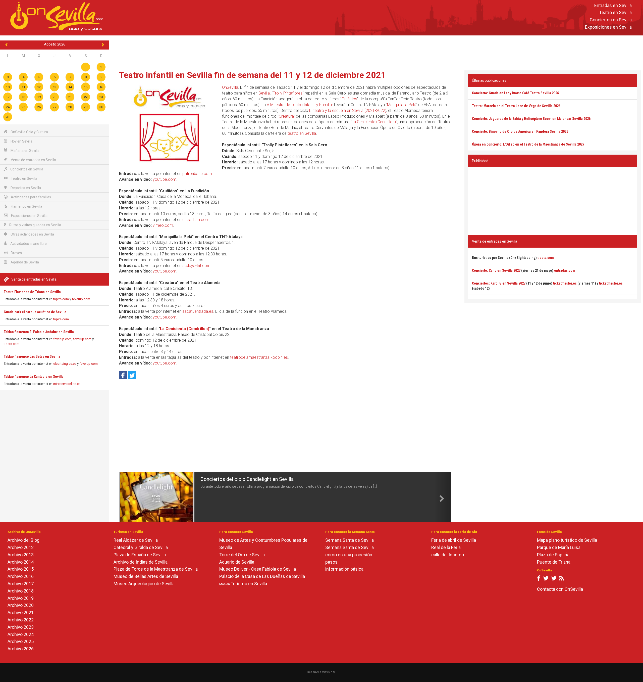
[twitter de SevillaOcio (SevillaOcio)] (554, 579)
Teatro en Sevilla (615, 12)
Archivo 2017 (21, 583)
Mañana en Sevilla (24, 151)
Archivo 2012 (21, 547)
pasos (331, 562)
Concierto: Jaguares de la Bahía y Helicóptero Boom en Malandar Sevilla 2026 (531, 119)
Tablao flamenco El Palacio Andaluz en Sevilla (39, 332)
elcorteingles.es (64, 364)
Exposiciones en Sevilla (608, 27)
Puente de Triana (553, 562)
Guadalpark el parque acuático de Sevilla (35, 312)
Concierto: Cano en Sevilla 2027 (496, 270)
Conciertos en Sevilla (611, 20)
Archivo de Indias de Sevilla (141, 562)
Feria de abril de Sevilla (453, 540)
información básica (344, 569)
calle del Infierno (447, 554)
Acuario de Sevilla (236, 562)
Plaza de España (553, 554)
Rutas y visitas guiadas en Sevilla (35, 225)
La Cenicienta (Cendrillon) (374, 121)
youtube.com (164, 179)
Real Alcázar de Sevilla (136, 540)
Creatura (286, 116)
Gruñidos (349, 99)
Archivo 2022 (21, 619)
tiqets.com (61, 299)
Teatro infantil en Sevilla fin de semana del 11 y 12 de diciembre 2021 (252, 75)
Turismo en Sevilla (249, 583)
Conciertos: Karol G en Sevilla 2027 (498, 283)
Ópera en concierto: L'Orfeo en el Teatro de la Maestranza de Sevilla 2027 (528, 144)
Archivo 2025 (21, 641)
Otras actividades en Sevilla (32, 234)
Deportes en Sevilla (25, 188)
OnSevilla (230, 87)
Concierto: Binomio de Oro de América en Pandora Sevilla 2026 (520, 131)
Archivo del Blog (23, 540)
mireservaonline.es (66, 384)
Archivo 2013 (21, 554)
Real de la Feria (446, 547)
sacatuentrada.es (197, 311)
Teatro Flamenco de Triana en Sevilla (32, 292)
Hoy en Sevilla (21, 141)
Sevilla (264, 93)
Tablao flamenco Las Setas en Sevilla (32, 356)
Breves (16, 253)
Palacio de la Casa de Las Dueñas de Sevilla (262, 576)
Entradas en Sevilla (613, 5)
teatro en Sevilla (302, 133)
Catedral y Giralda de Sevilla (141, 547)
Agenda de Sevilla (24, 262)
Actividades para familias (30, 197)
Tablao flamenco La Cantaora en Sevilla (34, 377)
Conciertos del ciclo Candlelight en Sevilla (247, 479)
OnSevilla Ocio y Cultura (29, 132)
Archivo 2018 (21, 591)
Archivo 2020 (21, 605)
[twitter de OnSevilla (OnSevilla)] (546, 579)
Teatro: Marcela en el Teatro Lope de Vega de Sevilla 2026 (516, 106)
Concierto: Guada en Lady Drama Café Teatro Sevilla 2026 (515, 93)
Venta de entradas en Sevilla (33, 160)
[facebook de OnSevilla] (539, 579)
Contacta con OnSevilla (560, 589)
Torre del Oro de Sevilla (242, 554)
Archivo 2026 (21, 648)
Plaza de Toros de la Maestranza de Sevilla (156, 569)
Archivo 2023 (21, 627)
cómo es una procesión (348, 554)
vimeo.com (163, 225)
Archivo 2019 (21, 598)
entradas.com (564, 270)
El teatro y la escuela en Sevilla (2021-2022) (347, 110)
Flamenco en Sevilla (26, 206)
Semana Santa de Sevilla (349, 540)
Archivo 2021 (21, 612)
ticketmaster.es (565, 283)
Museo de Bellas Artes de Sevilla (146, 576)
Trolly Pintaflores (287, 93)
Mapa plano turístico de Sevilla (567, 540)
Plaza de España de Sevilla (140, 554)
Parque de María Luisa (558, 547)
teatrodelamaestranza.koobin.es (259, 357)
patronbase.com (197, 173)
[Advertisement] (376, 51)
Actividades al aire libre (28, 244)
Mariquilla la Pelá (401, 104)
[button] (127, 497)
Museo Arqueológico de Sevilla (144, 583)
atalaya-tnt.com (196, 265)
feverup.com (81, 299)
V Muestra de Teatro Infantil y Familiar (300, 104)
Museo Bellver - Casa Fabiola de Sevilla (257, 569)
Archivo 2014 (21, 562)
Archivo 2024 (21, 634)
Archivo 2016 (21, 576)
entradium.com (195, 219)
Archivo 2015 (21, 569)
